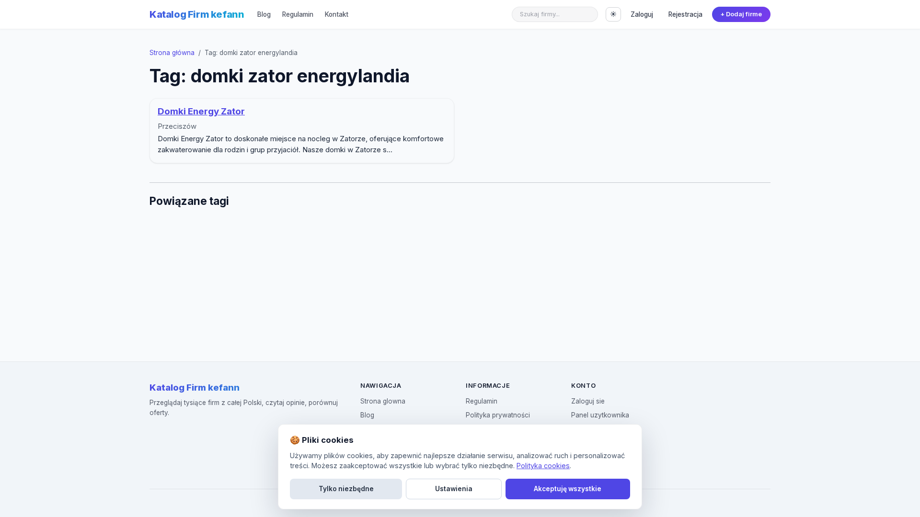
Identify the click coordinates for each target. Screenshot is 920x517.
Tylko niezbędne (346, 489)
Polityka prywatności (498, 415)
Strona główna (172, 52)
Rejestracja (685, 14)
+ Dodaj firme (741, 14)
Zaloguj (642, 14)
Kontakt (336, 14)
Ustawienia (453, 489)
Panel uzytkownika (600, 415)
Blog (264, 14)
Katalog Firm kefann (197, 14)
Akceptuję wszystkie (567, 489)
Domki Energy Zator (201, 111)
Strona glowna (382, 401)
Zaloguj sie (588, 401)
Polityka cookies (543, 465)
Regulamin (297, 14)
